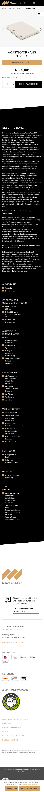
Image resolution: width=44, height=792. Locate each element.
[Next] (40, 29)
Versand (6, 732)
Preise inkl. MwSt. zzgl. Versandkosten (22, 73)
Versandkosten (33, 750)
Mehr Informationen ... (31, 784)
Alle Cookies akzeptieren (29, 789)
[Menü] (41, 3)
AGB (4, 719)
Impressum (7, 723)
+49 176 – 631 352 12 (11, 629)
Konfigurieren (12, 789)
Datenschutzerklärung (13, 736)
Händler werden (10, 740)
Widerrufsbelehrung (12, 727)
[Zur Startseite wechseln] (14, 3)
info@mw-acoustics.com (12, 643)
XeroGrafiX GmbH (22, 770)
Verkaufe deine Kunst (18, 719)
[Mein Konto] (34, 3)
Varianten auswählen (22, 63)
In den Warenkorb (28, 84)
